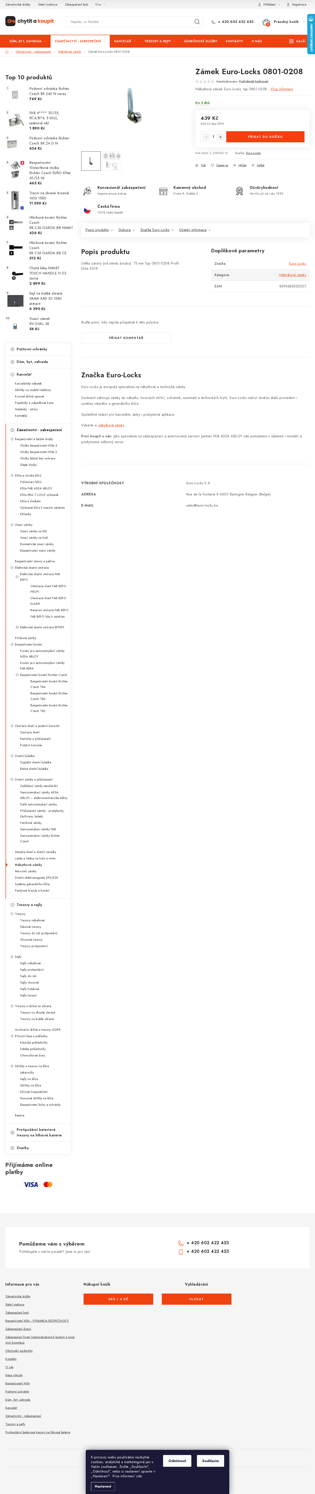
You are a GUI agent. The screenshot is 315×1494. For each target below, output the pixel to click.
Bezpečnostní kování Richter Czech (43, 675)
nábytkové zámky (111, 425)
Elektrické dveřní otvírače (32, 568)
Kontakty (10, 1359)
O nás (9, 1367)
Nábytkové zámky (28, 865)
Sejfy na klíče (29, 1079)
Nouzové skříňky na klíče (36, 1098)
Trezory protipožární (34, 946)
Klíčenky (25, 514)
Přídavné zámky (25, 638)
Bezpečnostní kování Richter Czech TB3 (49, 696)
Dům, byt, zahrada (32, 361)
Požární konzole (31, 745)
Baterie (19, 1115)
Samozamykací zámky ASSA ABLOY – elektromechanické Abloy (44, 795)
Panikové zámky (31, 823)
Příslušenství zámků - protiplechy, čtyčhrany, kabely (42, 813)
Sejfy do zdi (28, 976)
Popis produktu (97, 229)
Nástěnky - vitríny (26, 409)
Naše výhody (14, 1375)
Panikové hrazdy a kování (32, 890)
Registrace (299, 4)
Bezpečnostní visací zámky (38, 550)
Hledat (197, 21)
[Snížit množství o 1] (206, 137)
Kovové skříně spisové (29, 396)
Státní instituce (47, 4)
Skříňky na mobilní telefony (33, 390)
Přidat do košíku (265, 137)
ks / (118, 1299)
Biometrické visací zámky (37, 544)
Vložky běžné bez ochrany (37, 458)
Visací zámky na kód (34, 538)
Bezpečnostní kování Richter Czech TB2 (49, 708)
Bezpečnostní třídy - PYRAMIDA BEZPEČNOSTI (37, 1321)
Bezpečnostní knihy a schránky (40, 1105)
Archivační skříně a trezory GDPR (37, 1030)
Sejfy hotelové (29, 989)
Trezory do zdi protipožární (38, 933)
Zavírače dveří (29, 732)
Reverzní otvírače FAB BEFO (49, 610)
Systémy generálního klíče (32, 884)
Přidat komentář (126, 338)
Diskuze (124, 229)
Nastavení (103, 1486)
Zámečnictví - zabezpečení (39, 429)
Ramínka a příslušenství (35, 739)
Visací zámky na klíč (33, 531)
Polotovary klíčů (31, 482)
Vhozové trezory (31, 939)
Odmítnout (177, 1460)
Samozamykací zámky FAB (38, 829)
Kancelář (24, 374)
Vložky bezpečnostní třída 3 (38, 452)
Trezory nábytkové (32, 920)
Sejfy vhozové (29, 982)
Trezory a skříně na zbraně (33, 1006)
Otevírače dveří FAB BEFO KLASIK (48, 601)
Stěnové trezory (30, 927)
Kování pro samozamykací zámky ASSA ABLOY (42, 654)
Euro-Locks (253, 153)
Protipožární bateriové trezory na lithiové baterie (39, 1132)
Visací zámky (23, 525)
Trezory (20, 914)
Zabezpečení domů (18, 1329)
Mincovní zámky (25, 871)
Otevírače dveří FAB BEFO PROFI (48, 589)
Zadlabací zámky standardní (39, 786)
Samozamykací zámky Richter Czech (40, 838)
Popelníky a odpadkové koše (34, 403)
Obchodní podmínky (19, 1351)
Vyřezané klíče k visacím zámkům (42, 508)
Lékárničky (27, 1072)
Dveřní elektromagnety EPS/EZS (36, 878)
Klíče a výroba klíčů (28, 475)
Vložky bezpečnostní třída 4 (38, 445)
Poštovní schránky (32, 349)
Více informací (281, 89)
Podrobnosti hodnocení (253, 81)
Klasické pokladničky (34, 1042)
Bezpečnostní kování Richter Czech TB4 (49, 684)
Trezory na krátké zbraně (37, 1019)
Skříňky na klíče (30, 1085)
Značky (23, 1147)
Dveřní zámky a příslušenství (33, 779)
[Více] (297, 41)
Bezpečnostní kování (28, 644)
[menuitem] (27, 41)
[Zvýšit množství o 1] (220, 137)
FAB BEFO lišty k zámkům (47, 616)
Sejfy (18, 957)
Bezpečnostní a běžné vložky (34, 439)
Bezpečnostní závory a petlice (35, 561)
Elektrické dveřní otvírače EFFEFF (42, 627)
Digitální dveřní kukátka (35, 762)
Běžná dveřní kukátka (34, 769)
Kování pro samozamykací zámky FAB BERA (42, 666)
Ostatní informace (193, 229)
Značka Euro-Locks (155, 229)
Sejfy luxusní (28, 995)
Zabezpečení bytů (76, 4)
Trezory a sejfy (29, 904)
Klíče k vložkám (30, 501)
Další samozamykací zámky (38, 804)
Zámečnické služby (17, 4)
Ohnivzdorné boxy (32, 1055)
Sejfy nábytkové (30, 963)
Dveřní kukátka (24, 756)
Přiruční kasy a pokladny (31, 1036)
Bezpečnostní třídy (17, 1383)
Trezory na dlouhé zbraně (37, 1012)
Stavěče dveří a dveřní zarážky (35, 852)
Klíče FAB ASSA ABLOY (36, 488)
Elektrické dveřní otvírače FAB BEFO (40, 577)
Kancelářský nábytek (28, 383)
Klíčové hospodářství (34, 1092)
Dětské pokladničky (33, 1049)
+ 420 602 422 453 (235, 22)
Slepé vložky (28, 465)
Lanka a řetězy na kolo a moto (35, 858)
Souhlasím (210, 1460)
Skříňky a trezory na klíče (32, 1066)
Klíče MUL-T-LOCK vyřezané (39, 495)
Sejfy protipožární (32, 969)
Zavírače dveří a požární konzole (37, 726)
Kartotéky (21, 416)
